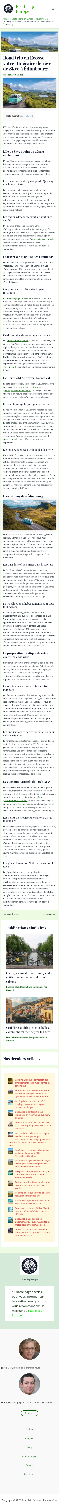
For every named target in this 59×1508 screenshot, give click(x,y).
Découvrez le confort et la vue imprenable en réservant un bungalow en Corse (32, 1114)
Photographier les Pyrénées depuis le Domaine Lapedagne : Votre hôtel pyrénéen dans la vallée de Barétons (32, 1093)
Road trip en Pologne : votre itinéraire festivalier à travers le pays (32, 1194)
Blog (17, 987)
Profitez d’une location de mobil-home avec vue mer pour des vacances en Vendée (33, 1185)
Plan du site (29, 1474)
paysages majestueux (31, 387)
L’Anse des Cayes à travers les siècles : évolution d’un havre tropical (33, 1202)
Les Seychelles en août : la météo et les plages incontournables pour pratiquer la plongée (32, 1104)
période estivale (10, 439)
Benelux (10, 987)
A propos (30, 1413)
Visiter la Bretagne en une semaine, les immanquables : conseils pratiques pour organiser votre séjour (33, 1163)
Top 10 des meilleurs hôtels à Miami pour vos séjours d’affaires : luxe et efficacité (32, 1211)
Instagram (29, 1438)
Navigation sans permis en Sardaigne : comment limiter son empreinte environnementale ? (32, 1174)
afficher (29, 116)
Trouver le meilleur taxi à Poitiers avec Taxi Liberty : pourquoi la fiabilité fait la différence (33, 1125)
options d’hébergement (17, 340)
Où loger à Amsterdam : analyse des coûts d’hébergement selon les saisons (29, 977)
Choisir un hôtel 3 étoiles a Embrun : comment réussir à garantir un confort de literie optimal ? (33, 1232)
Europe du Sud (36, 1037)
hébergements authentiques (18, 390)
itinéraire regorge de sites (16, 298)
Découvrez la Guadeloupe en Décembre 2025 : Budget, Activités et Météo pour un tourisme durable (32, 1221)
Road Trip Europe (25, 8)
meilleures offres (11, 367)
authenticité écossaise (41, 239)
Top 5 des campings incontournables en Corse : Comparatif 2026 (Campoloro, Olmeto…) (32, 1153)
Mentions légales (29, 1456)
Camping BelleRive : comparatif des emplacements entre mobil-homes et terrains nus (32, 1082)
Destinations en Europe (31, 987)
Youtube (29, 1429)
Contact (29, 1465)
